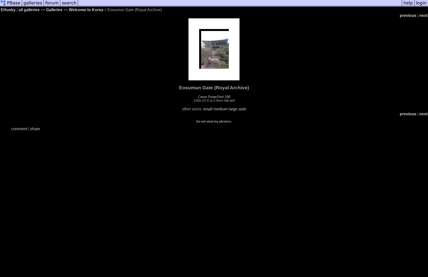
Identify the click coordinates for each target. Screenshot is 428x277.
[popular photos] (240, 5)
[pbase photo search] (69, 5)
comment (19, 129)
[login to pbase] (421, 5)
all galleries (29, 10)
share (35, 129)
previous (408, 15)
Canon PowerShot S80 (214, 97)
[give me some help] (408, 5)
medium (221, 109)
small (208, 109)
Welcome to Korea (86, 10)
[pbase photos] (11, 5)
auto (242, 109)
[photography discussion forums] (52, 5)
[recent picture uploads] (33, 5)
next (423, 15)
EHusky (8, 10)
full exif (229, 100)
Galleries (54, 10)
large (233, 109)
